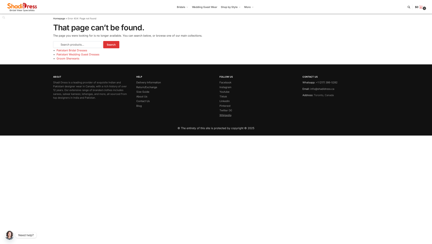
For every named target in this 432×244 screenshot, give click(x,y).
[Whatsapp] (9, 235)
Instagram (225, 87)
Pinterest (225, 105)
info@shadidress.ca (322, 88)
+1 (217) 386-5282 (326, 82)
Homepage (59, 18)
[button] (421, 7)
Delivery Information (148, 82)
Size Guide (142, 91)
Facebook (225, 82)
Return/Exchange (146, 87)
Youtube (224, 91)
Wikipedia (225, 115)
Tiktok (223, 96)
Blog (139, 105)
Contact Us (143, 101)
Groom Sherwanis (68, 58)
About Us (141, 96)
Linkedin (224, 101)
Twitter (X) (225, 110)
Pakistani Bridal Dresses (72, 50)
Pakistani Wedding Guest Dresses (78, 54)
